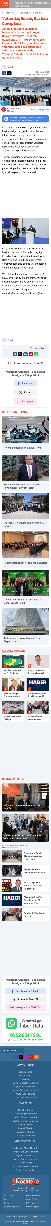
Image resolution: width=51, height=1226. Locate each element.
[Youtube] (31, 1057)
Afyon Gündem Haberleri (25, 1083)
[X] (21, 1057)
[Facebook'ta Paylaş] (4, 73)
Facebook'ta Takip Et (27, 991)
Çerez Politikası (32, 1199)
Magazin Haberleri (25, 1132)
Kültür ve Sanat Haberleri (25, 1121)
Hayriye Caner (13, 109)
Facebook (27, 383)
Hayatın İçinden (25, 1124)
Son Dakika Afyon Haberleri (25, 1148)
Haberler (6, 13)
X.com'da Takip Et (27, 999)
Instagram (27, 401)
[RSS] (36, 1057)
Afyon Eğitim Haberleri (25, 1117)
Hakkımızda (9, 1195)
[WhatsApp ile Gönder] (36, 354)
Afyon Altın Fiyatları (25, 1170)
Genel (14, 13)
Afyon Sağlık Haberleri (25, 1113)
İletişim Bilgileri (32, 1207)
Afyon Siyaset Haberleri (25, 1086)
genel (10, 67)
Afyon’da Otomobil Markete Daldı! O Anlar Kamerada (29, 4)
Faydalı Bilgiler (25, 1128)
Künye (7, 1199)
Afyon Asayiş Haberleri (25, 1097)
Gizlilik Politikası (33, 1195)
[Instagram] (26, 1057)
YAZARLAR (11, 1050)
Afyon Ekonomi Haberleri (25, 1090)
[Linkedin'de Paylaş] (25, 354)
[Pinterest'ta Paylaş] (31, 354)
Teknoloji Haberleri (25, 1135)
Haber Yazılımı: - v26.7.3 (25, 1222)
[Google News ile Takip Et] (43, 109)
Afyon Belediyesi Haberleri (25, 1151)
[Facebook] (15, 1057)
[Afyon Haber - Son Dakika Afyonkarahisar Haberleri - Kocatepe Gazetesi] (25, 1181)
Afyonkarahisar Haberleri (25, 1166)
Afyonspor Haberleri (26, 1094)
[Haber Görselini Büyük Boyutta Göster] (25, 91)
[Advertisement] (25, 196)
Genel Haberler (25, 1110)
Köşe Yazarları (25, 1072)
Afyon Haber (25, 1162)
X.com (27, 392)
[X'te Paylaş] (9, 73)
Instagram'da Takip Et (28, 1007)
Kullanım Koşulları (11, 1207)
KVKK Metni (31, 1203)
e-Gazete (25, 1079)
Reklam (7, 1203)
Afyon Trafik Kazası (25, 1155)
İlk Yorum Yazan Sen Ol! (28, 363)
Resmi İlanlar (25, 1075)
